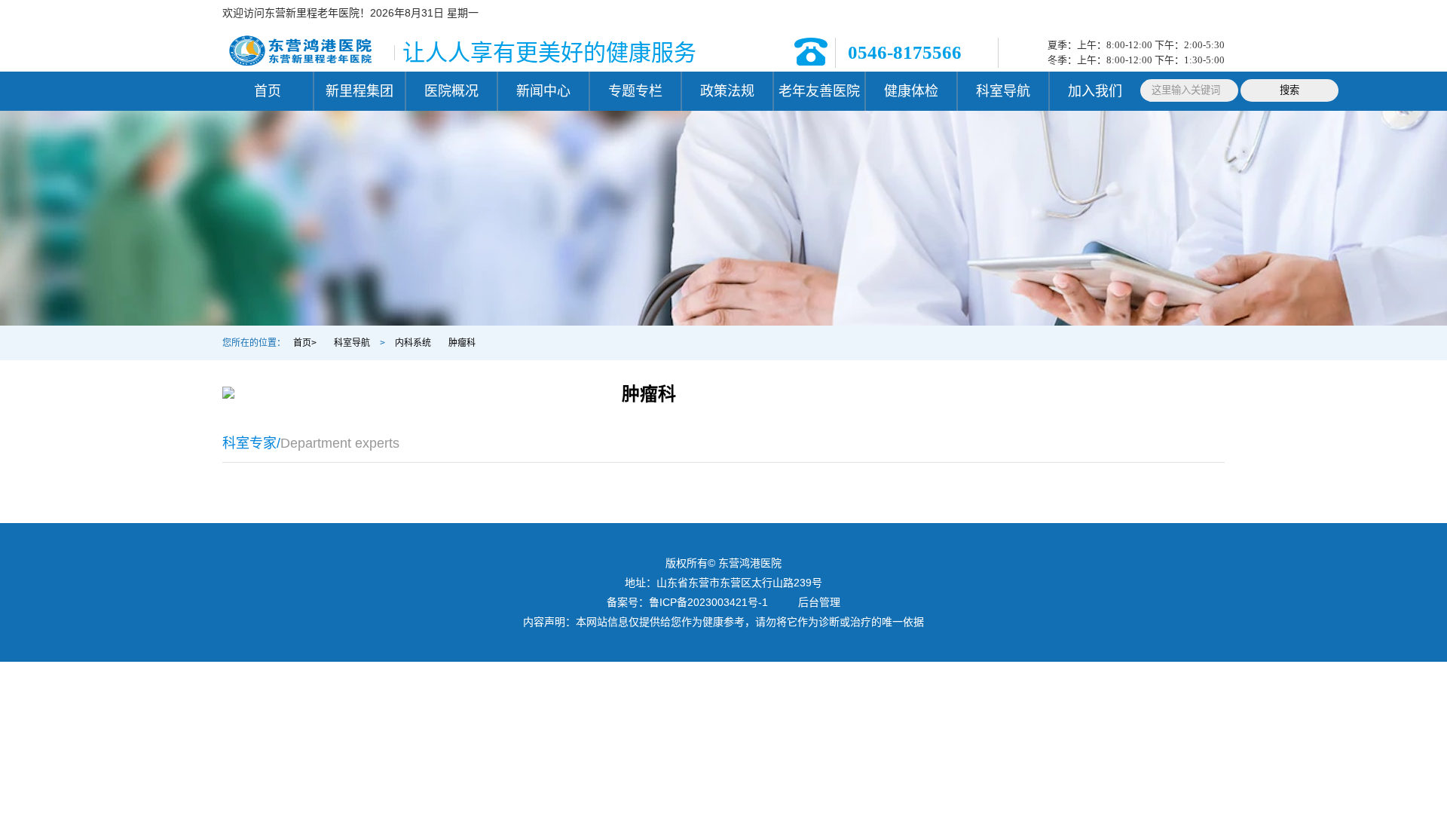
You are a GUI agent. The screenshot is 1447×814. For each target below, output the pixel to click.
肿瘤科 (462, 343)
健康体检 (911, 91)
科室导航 (1003, 91)
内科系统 (413, 343)
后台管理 (819, 602)
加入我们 (1095, 91)
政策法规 (727, 91)
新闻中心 (543, 91)
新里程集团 (359, 91)
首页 (267, 91)
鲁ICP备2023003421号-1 (708, 602)
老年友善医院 (819, 91)
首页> (305, 343)
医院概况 (451, 91)
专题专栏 (635, 91)
